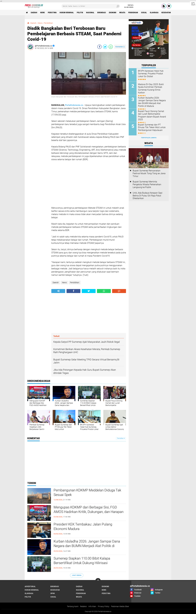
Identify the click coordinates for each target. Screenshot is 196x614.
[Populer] (169, 6)
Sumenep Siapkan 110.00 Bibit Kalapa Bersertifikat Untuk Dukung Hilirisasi (82, 560)
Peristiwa (52, 12)
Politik (80, 12)
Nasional (90, 12)
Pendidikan (133, 12)
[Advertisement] (38, 92)
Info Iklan (92, 606)
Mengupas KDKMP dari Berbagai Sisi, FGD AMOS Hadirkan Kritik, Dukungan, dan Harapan (88, 509)
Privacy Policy (103, 606)
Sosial (144, 12)
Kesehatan (166, 12)
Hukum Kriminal (67, 12)
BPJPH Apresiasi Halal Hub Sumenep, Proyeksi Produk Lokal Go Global (150, 74)
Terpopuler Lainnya (148, 138)
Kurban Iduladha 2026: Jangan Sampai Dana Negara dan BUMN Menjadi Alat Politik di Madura (87, 545)
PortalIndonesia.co (74, 105)
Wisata (122, 12)
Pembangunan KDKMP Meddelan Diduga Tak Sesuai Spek (87, 492)
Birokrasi (101, 12)
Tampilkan (120, 438)
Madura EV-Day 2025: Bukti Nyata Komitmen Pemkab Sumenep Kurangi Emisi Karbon (151, 88)
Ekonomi (112, 12)
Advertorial (30, 586)
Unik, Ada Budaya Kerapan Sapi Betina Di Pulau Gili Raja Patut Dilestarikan (147, 196)
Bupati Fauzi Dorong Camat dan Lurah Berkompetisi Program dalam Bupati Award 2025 (152, 115)
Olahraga (154, 12)
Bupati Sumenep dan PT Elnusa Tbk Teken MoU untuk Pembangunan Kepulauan (152, 127)
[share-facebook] (99, 47)
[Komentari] (119, 291)
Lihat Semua (76, 575)
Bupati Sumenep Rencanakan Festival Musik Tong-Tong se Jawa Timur (149, 173)
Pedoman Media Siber (120, 606)
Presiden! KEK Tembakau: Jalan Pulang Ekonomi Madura (83, 526)
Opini (52, 593)
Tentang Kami (72, 606)
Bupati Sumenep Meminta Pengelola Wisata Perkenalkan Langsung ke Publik (147, 184)
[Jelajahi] (193, 3)
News (42, 12)
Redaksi (83, 606)
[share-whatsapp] (111, 47)
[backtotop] (98, 580)
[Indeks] (164, 6)
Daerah (34, 12)
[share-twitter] (105, 47)
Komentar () (120, 47)
